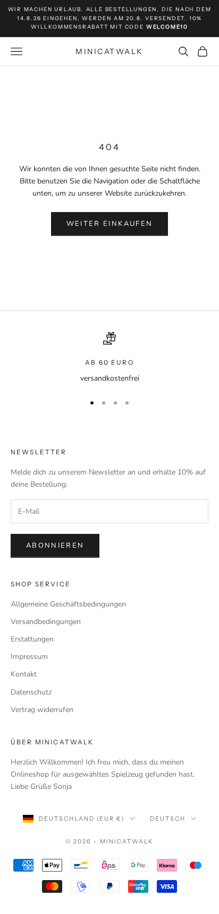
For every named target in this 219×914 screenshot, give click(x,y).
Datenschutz (31, 692)
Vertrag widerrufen (42, 710)
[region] (109, 358)
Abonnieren (55, 545)
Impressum (29, 657)
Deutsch (168, 818)
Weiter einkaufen (109, 223)
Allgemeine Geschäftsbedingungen (68, 604)
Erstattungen (32, 639)
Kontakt (24, 674)
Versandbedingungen (46, 622)
